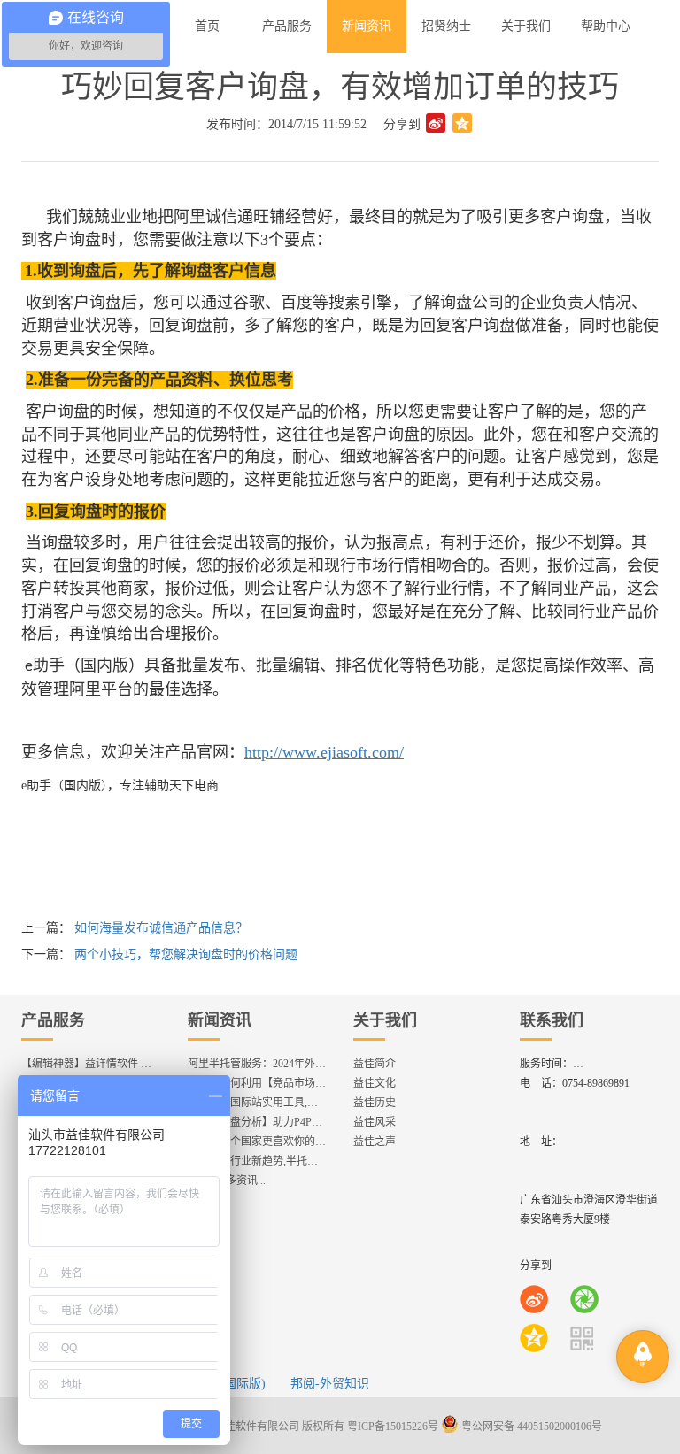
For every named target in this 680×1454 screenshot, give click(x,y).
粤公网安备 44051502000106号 (530, 1426)
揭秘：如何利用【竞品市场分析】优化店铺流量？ (304, 1083)
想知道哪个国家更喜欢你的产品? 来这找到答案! (299, 1141)
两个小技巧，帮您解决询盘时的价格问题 (186, 954)
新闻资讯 (219, 1020)
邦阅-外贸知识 (329, 1383)
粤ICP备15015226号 (392, 1426)
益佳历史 (374, 1102)
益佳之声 (374, 1141)
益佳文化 (374, 1083)
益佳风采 (374, 1122)
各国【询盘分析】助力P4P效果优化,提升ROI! (294, 1122)
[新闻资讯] (366, 26)
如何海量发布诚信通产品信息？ (161, 928)
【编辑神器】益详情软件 (92, 1064)
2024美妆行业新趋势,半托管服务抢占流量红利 (295, 1161)
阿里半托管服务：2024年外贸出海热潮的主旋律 (299, 1064)
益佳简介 (374, 1064)
